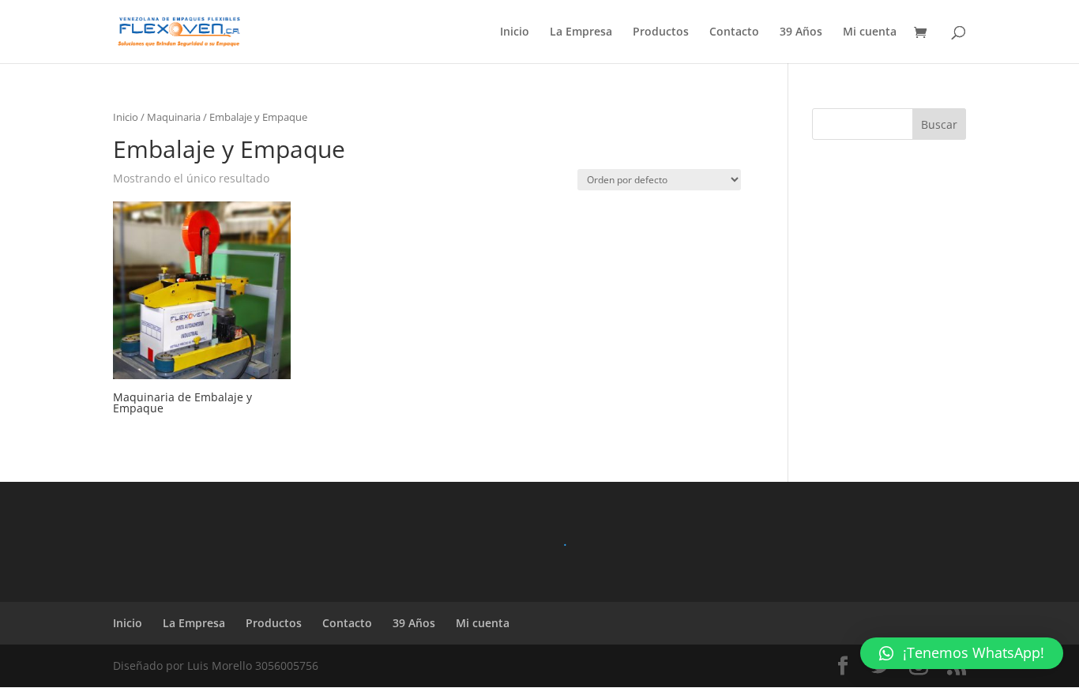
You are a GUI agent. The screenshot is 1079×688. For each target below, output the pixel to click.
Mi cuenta (870, 32)
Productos (661, 32)
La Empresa (581, 32)
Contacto (734, 32)
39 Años (801, 32)
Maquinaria (174, 117)
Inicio (514, 32)
